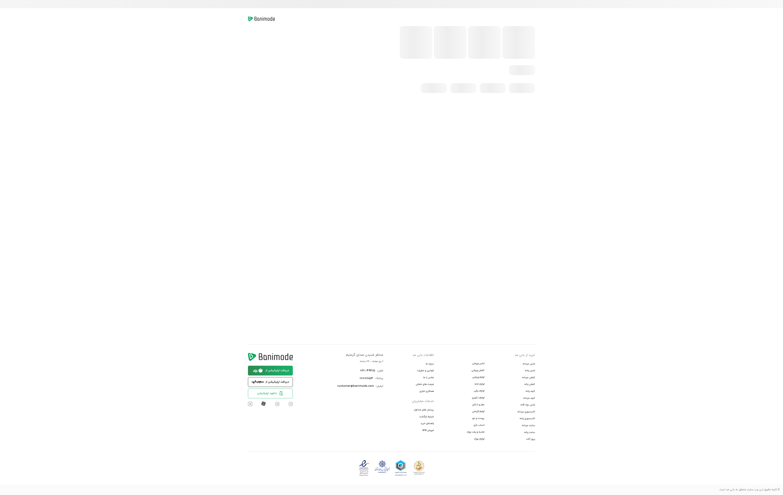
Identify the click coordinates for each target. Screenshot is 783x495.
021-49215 (367, 370)
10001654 (366, 378)
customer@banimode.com (355, 386)
